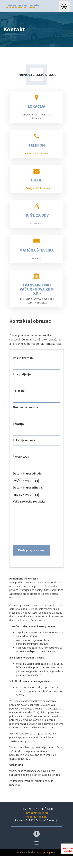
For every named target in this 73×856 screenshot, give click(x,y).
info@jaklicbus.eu (36, 188)
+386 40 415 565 (36, 153)
